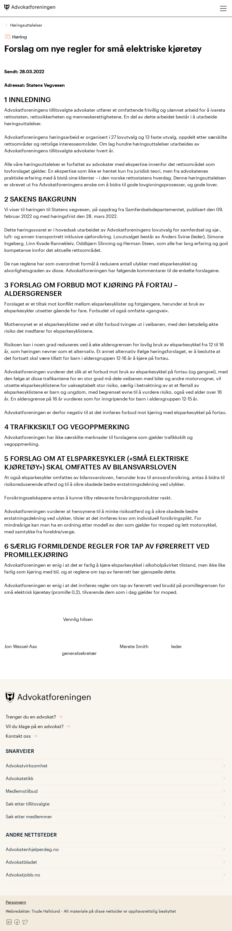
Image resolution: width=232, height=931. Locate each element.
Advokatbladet (21, 862)
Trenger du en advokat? (31, 716)
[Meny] (223, 8)
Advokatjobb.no (23, 874)
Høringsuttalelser (26, 25)
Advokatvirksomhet (27, 765)
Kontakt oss (18, 736)
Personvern (16, 902)
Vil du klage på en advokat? (35, 726)
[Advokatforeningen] (30, 7)
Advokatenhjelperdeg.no (32, 849)
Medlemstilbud (22, 791)
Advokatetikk (19, 778)
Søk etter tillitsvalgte (28, 803)
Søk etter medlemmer (29, 816)
